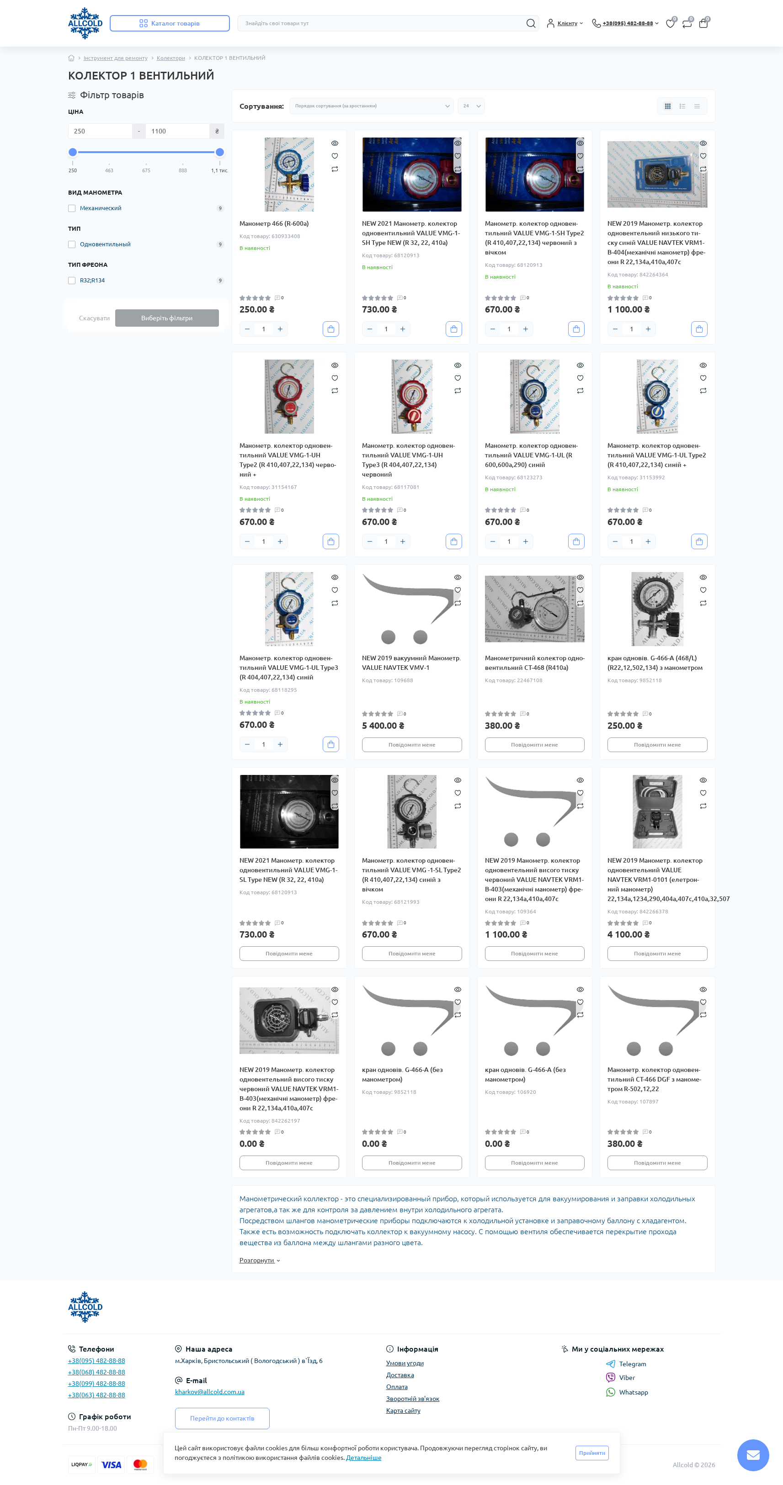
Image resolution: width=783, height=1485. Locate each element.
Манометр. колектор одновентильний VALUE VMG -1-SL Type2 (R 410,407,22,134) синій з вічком (411, 875)
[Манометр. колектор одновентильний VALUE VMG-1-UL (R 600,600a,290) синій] (535, 397)
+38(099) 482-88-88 (96, 1383)
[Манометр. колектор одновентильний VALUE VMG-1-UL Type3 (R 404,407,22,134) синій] (290, 609)
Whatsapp (633, 1392)
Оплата (397, 1386)
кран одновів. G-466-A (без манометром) (402, 1074)
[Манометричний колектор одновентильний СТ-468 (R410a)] (535, 609)
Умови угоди (405, 1363)
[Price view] (697, 106)
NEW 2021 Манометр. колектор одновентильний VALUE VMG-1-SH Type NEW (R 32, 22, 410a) (411, 233)
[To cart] (331, 329)
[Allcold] (227, 1307)
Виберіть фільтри (166, 318)
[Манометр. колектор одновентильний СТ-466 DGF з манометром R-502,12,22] (657, 1021)
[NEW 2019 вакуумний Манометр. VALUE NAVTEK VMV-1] (412, 609)
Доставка (400, 1375)
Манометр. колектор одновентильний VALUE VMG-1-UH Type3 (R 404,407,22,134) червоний (408, 460)
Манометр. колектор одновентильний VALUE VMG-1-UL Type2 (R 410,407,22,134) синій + (656, 455)
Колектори (171, 58)
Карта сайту (403, 1410)
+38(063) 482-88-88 (96, 1395)
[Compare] (334, 168)
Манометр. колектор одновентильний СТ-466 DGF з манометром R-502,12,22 (654, 1079)
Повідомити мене (412, 745)
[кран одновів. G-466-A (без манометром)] (412, 1021)
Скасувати (94, 318)
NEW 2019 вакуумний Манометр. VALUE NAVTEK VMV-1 (411, 662)
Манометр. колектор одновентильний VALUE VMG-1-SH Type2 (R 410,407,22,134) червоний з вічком (534, 238)
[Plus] (280, 329)
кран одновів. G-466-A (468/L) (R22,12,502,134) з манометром (655, 662)
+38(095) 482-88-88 (96, 1360)
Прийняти (592, 1453)
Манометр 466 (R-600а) (274, 223)
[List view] (682, 106)
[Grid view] (667, 106)
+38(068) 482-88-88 (96, 1372)
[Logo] (85, 23)
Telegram (632, 1364)
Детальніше (364, 1457)
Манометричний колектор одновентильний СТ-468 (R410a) (535, 662)
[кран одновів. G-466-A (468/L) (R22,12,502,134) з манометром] (657, 609)
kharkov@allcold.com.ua (210, 1391)
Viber (627, 1377)
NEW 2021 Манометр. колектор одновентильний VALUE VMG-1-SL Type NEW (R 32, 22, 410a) (288, 870)
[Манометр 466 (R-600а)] (290, 175)
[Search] (531, 23)
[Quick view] (334, 142)
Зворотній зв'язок (413, 1398)
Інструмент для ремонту (116, 58)
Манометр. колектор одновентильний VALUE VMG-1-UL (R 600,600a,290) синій (531, 455)
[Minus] (247, 329)
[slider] (73, 152)
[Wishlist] (334, 155)
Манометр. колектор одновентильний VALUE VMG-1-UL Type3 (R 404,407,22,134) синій (289, 667)
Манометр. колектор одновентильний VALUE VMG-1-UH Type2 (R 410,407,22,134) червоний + (288, 460)
